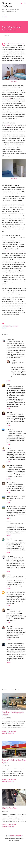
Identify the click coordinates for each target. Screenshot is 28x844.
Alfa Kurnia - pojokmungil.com (14, 465)
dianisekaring (10, 339)
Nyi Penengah (10, 626)
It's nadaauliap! (11, 482)
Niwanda (9, 384)
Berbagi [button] (4, 328)
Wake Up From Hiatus (9, 808)
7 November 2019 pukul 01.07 (15, 558)
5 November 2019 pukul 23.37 (15, 431)
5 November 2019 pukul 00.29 (15, 386)
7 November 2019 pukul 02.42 (15, 576)
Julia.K (8, 496)
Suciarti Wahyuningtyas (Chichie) (15, 643)
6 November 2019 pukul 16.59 (15, 523)
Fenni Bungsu (10, 429)
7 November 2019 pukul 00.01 (15, 540)
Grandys (9, 521)
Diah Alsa (9, 609)
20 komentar (12, 779)
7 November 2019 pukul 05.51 (17, 592)
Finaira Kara (10, 556)
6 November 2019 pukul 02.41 (15, 467)
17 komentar (12, 824)
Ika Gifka (9, 448)
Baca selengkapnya (8, 733)
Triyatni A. (9, 539)
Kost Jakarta (14, 81)
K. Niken (9, 575)
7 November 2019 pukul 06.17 (15, 611)
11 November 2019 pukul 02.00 (15, 645)
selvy (8, 592)
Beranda (5, 16)
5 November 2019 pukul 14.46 (15, 414)
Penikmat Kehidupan (7, 5)
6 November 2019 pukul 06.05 (15, 484)
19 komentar (12, 731)
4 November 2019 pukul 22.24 (15, 341)
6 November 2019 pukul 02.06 (15, 450)
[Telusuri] (21, 3)
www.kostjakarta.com (7, 251)
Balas (8, 381)
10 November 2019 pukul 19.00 (15, 628)
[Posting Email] (3, 324)
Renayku (13, 360)
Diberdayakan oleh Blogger (14, 835)
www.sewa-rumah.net (20, 251)
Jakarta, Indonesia (12, 326)
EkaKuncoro (10, 412)
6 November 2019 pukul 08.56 (18, 506)
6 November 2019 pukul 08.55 (18, 496)
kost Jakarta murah (6, 98)
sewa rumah (8, 125)
